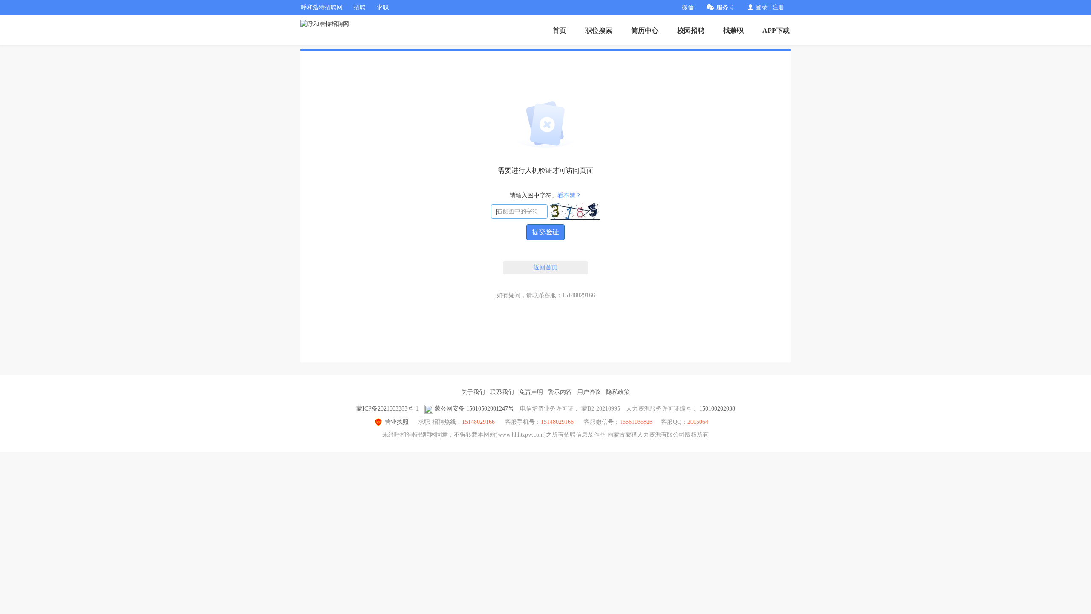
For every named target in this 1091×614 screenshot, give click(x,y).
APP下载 (776, 30)
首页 (559, 30)
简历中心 (644, 30)
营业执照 (397, 422)
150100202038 (717, 408)
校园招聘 (690, 30)
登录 (762, 7)
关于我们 (473, 392)
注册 (778, 7)
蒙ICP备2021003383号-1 (387, 408)
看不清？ (569, 195)
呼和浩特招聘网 (322, 7)
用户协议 (589, 392)
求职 (383, 7)
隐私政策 (618, 392)
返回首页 (545, 267)
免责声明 (531, 392)
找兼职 (733, 30)
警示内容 (560, 392)
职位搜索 (598, 30)
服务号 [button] (725, 7)
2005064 (697, 422)
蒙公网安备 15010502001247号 (474, 408)
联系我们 (502, 392)
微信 (688, 7)
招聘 (360, 7)
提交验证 (545, 231)
